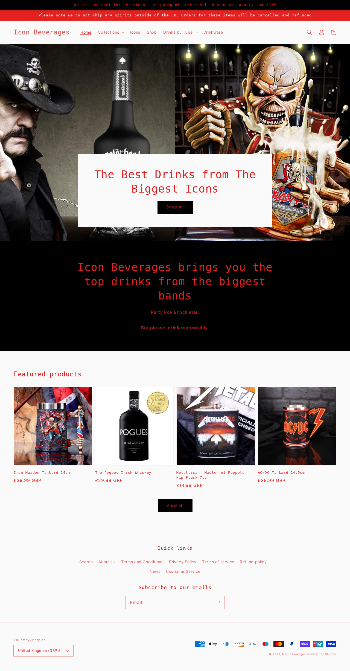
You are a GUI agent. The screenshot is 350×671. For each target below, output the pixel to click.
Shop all (175, 207)
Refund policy (253, 561)
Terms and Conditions (142, 561)
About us (107, 561)
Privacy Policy (182, 561)
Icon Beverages (294, 654)
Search (86, 561)
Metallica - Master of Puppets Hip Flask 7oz (210, 475)
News (155, 571)
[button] (310, 32)
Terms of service (218, 561)
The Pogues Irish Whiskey (123, 472)
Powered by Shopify (321, 654)
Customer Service (183, 571)
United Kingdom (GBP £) (40, 650)
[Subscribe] (218, 602)
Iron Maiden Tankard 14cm (42, 472)
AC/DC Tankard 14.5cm (281, 472)
